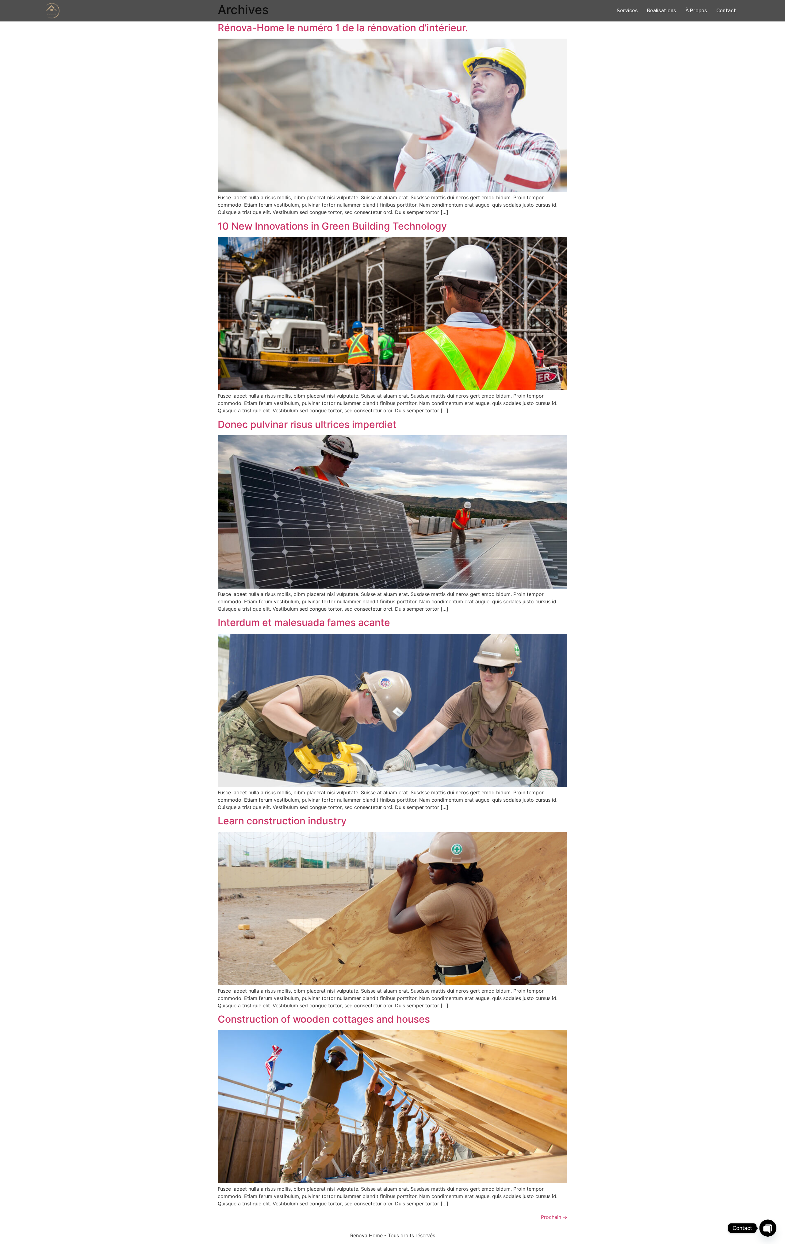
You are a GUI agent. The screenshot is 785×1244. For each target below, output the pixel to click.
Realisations (661, 10)
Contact (726, 10)
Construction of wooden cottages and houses (324, 1019)
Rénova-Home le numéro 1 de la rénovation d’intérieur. (343, 28)
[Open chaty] (767, 1227)
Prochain (554, 1217)
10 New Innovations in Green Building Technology (332, 226)
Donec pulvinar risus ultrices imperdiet (307, 424)
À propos (696, 10)
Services (627, 10)
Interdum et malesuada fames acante (304, 622)
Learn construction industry (282, 821)
